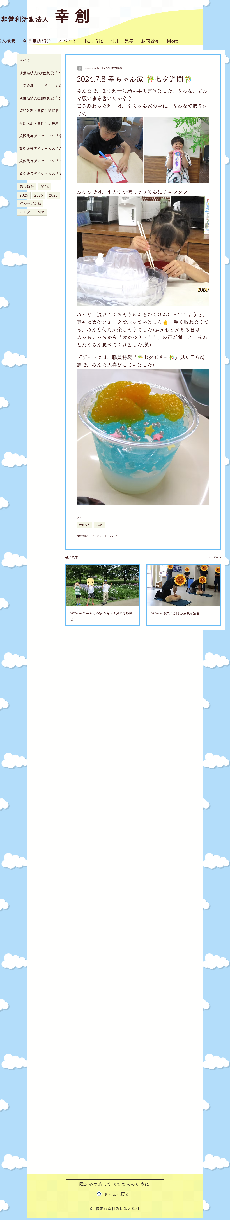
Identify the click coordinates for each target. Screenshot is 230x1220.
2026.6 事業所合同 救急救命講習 (175, 613)
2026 (38, 195)
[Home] (99, 1193)
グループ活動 (30, 203)
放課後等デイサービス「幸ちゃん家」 (98, 536)
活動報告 (27, 186)
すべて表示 (214, 557)
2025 (24, 195)
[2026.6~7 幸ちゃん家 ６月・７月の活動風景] (102, 585)
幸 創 (72, 16)
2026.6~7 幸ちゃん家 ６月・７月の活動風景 (101, 616)
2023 (53, 195)
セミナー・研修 (32, 212)
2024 (44, 186)
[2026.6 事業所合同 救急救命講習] (183, 585)
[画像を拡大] (110, 150)
